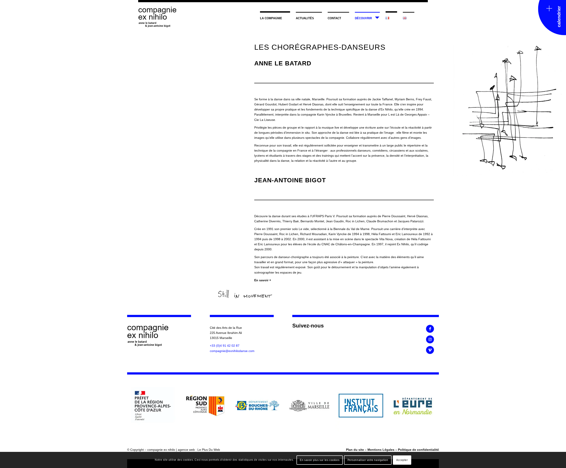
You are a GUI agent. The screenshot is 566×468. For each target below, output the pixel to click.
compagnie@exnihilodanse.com (232, 351)
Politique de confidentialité (418, 449)
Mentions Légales (380, 449)
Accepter (402, 459)
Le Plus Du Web (208, 449)
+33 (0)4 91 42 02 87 (224, 345)
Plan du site (355, 449)
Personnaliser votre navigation (368, 459)
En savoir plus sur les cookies (319, 459)
